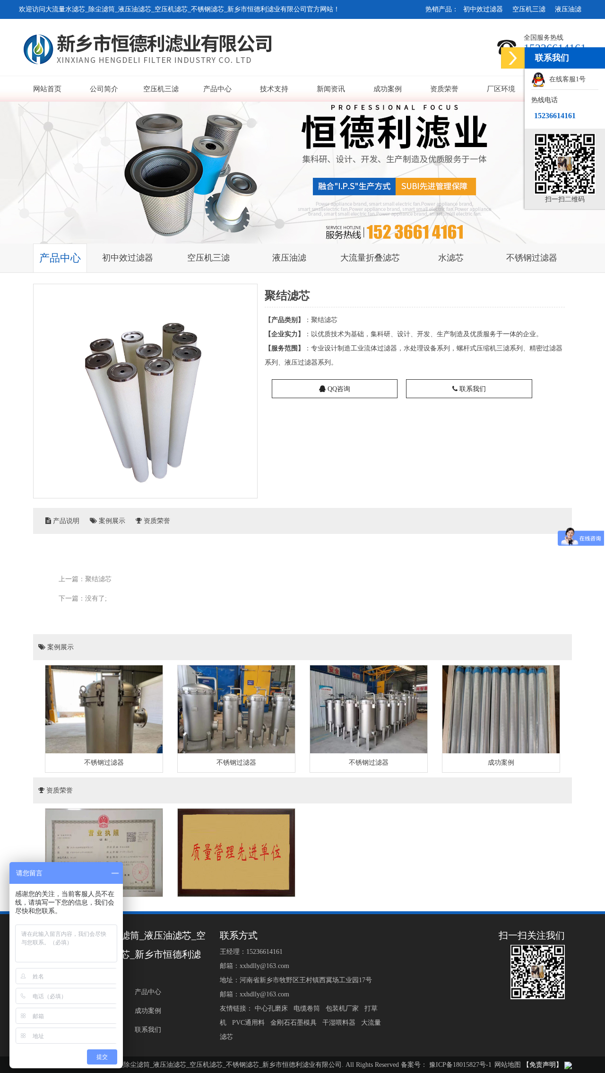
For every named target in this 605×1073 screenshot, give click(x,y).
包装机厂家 (343, 1008)
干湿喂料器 (339, 1022)
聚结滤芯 (98, 579)
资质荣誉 (444, 89)
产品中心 (217, 89)
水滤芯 (451, 257)
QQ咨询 (338, 389)
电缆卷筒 (308, 1008)
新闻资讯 (331, 89)
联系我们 (472, 389)
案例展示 (111, 520)
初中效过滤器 (483, 9)
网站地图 (507, 1064)
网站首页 (47, 89)
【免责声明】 (542, 1064)
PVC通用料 (249, 1022)
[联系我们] (513, 58)
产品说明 (65, 520)
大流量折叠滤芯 (370, 257)
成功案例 (387, 89)
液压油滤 (568, 9)
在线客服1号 (565, 79)
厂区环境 (501, 89)
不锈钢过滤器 (531, 257)
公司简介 (104, 89)
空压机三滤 (528, 9)
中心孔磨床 (272, 1008)
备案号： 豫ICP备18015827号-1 (446, 1064)
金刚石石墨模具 (294, 1022)
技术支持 (274, 89)
